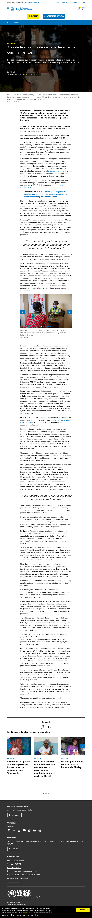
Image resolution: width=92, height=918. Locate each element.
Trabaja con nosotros (15, 882)
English (56, 2)
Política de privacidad (13, 902)
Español (75, 2)
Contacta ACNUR (14, 864)
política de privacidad (25, 913)
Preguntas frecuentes (15, 860)
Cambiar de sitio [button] (31, 2)
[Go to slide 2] (46, 794)
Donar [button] (79, 10)
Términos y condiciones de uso (16, 905)
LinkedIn (34, 830)
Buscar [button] (75, 10)
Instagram (19, 830)
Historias (16, 22)
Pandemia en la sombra (56, 171)
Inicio (9, 22)
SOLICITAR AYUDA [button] (55, 16)
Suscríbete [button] (13, 848)
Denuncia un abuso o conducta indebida (23, 871)
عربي (83, 2)
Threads (39, 830)
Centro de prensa (14, 867)
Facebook (13, 830)
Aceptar (83, 910)
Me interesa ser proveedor (17, 878)
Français (65, 2)
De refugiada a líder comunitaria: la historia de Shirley (72, 764)
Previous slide (22, 312)
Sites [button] (83, 10)
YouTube (24, 830)
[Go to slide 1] (44, 794)
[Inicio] (18, 9)
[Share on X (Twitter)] (43, 727)
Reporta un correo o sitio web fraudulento (23, 875)
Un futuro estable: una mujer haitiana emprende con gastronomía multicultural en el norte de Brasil (44, 769)
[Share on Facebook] (48, 727)
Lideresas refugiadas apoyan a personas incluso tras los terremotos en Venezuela (19, 767)
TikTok (29, 830)
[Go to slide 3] (49, 794)
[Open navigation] (8, 8)
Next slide (69, 312)
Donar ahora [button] (14, 815)
